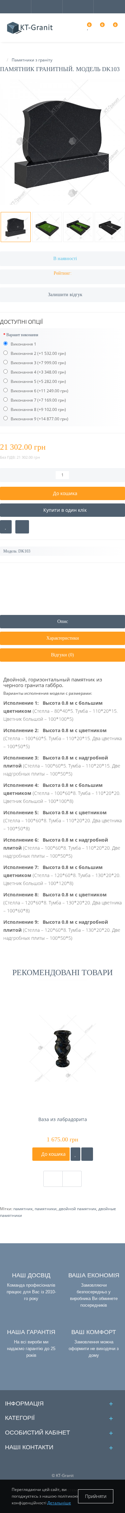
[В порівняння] (22, 526)
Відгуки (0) (62, 654)
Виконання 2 (23, 353)
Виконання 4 (23, 372)
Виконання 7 (23, 400)
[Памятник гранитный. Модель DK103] (62, 142)
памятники (46, 1209)
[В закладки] (6, 526)
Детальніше (59, 1503)
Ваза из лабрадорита (62, 1119)
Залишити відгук (65, 294)
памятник (23, 1209)
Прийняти (95, 1496)
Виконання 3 (23, 363)
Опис (62, 621)
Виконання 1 (23, 344)
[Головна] (2, 60)
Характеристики (62, 638)
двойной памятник (77, 1209)
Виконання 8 (23, 409)
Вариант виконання (22, 335)
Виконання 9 (23, 419)
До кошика (53, 1154)
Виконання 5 (23, 381)
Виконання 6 (23, 391)
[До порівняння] (87, 1154)
